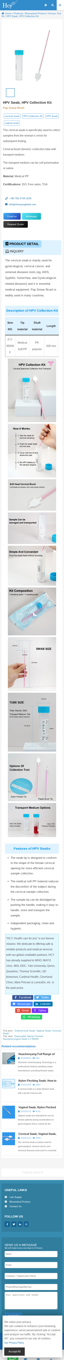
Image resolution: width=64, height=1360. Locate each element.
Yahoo (41, 1010)
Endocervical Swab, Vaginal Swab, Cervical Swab (32, 1032)
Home (8, 13)
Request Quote (15, 224)
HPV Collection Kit (32, 116)
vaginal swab (12, 123)
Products (18, 13)
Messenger (23, 1003)
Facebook (24, 997)
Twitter (44, 997)
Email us (12, 216)
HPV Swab (52, 116)
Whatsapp (31, 216)
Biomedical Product (35, 13)
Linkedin (44, 1003)
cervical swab (12, 116)
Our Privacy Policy (14, 1342)
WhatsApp (32, 1017)
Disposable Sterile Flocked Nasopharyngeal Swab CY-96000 (23, 1037)
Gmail (24, 1010)
